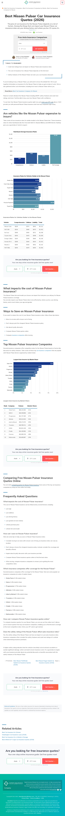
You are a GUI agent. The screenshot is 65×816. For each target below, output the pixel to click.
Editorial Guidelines (9, 706)
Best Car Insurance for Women (11, 732)
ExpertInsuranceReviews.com (26, 796)
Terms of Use (44, 52)
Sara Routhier (25, 56)
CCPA (42, 798)
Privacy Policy (25, 798)
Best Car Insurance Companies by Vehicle (34, 8)
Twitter (61, 790)
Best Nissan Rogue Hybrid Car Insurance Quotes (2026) (45, 662)
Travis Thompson (47, 56)
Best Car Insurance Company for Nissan (25, 91)
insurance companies (18, 335)
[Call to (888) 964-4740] (62, 2)
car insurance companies (43, 350)
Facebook (58, 790)
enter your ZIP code (47, 102)
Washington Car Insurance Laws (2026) (14, 735)
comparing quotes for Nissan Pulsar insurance (25, 485)
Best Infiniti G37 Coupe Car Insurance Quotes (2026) (18, 739)
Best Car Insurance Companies (13, 8)
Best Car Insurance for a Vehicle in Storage (15, 737)
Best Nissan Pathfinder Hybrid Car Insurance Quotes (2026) (22, 663)
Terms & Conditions (35, 798)
